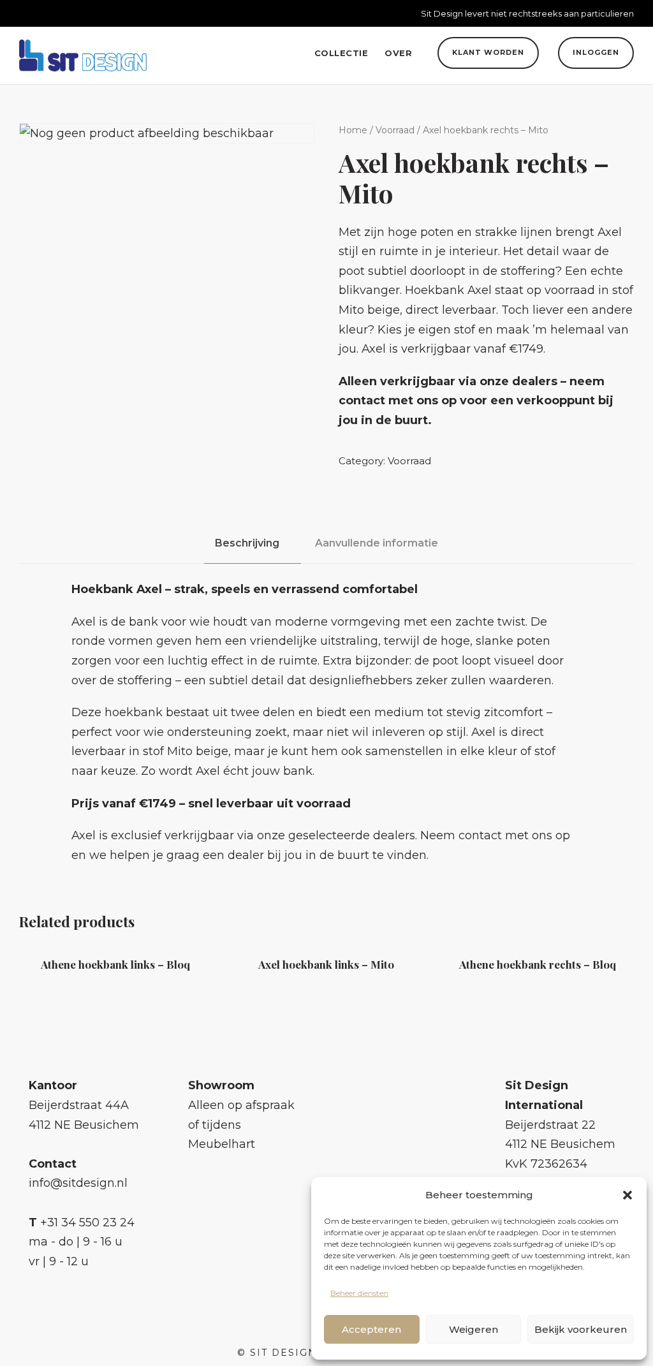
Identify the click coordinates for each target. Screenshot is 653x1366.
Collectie (341, 53)
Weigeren (473, 1329)
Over (398, 53)
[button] (627, 1195)
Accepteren (371, 1329)
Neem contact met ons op (495, 835)
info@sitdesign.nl (78, 1183)
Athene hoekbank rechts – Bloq (537, 964)
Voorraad (395, 130)
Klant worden (488, 52)
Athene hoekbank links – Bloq (115, 964)
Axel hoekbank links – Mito (326, 964)
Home (353, 130)
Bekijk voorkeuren (580, 1329)
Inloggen (596, 52)
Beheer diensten (359, 1293)
